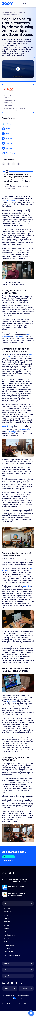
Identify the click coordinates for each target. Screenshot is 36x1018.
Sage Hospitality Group (10, 200)
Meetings (9, 148)
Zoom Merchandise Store (12, 955)
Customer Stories (8, 12)
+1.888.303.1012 (19, 881)
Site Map (13, 1001)
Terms (3, 995)
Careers (6, 918)
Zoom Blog (7, 908)
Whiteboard (10, 138)
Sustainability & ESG (10, 935)
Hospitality (22, 12)
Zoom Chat (9, 143)
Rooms (8, 129)
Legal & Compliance (7, 998)
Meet (25, 4)
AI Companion (10, 124)
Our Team (7, 915)
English (6, 988)
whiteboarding (24, 430)
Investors (7, 928)
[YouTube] (12, 983)
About (6, 903)
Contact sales (9, 857)
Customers (7, 912)
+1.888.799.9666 (20, 879)
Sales (5, 970)
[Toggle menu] (32, 4)
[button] (18, 69)
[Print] (18, 163)
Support (6, 976)
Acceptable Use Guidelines (24, 995)
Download (7, 963)
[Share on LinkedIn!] (3, 163)
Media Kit (7, 942)
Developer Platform (10, 945)
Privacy (8, 995)
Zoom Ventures (8, 952)
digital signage (10, 432)
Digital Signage (11, 153)
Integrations (7, 922)
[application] (18, 69)
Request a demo (8, 860)
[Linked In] (3, 983)
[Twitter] (8, 983)
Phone (8, 133)
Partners (6, 925)
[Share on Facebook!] (8, 163)
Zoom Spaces (19, 337)
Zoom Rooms (7, 426)
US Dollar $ (24, 988)
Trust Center (14, 995)
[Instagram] (21, 983)
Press (5, 932)
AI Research (7, 948)
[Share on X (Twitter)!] (13, 163)
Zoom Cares (8, 938)
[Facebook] (17, 983)
